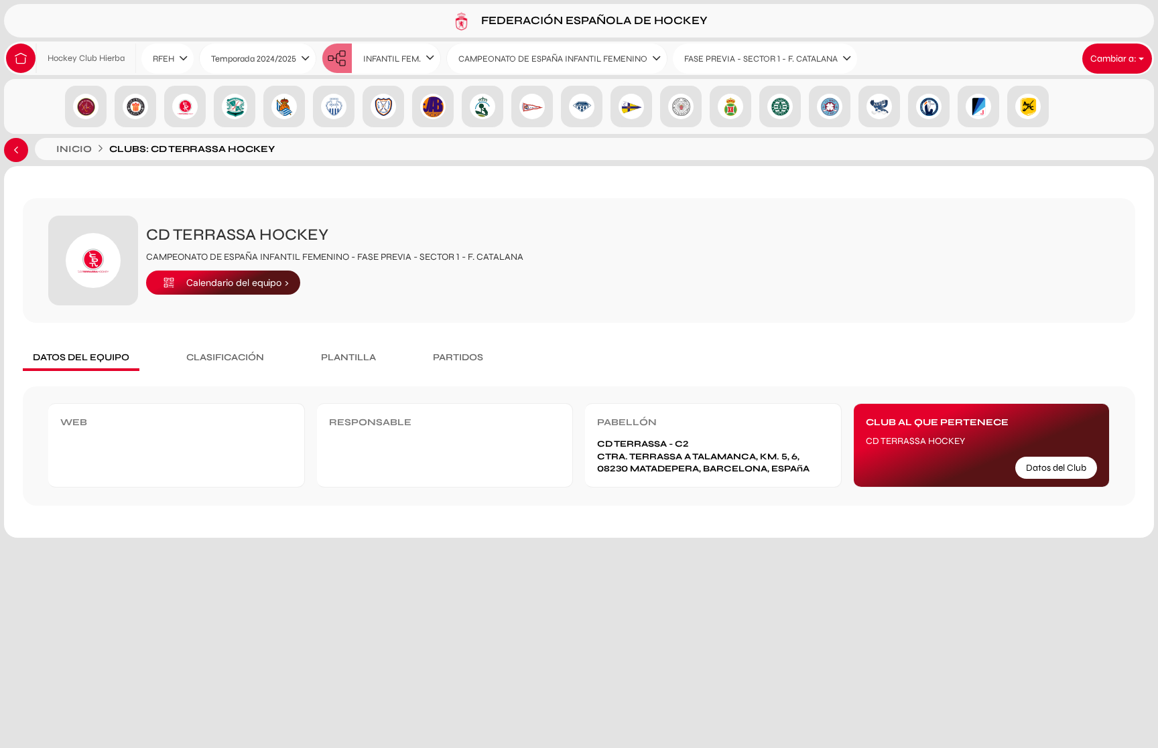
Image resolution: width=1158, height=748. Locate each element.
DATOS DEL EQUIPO (81, 357)
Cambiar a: (1114, 58)
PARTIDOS (458, 357)
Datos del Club (1056, 467)
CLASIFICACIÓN (225, 357)
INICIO (74, 149)
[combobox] (167, 59)
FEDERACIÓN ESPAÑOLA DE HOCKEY (593, 20)
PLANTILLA (348, 357)
